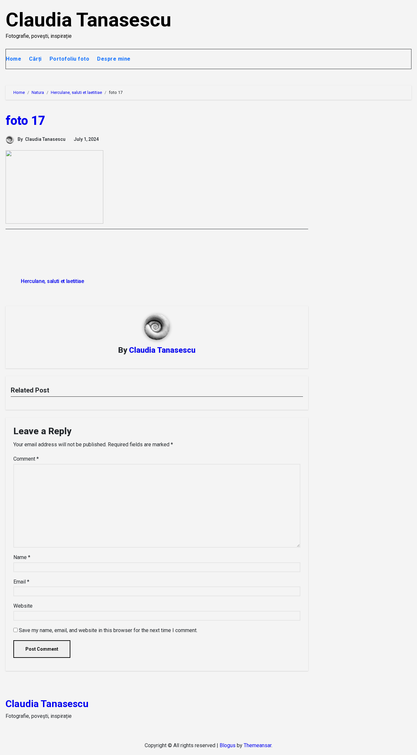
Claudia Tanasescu (88, 19)
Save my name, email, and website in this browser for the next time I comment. (108, 630)
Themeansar (257, 745)
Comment (26, 459)
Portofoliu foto (70, 59)
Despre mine (114, 59)
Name (21, 557)
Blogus (228, 745)
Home (13, 59)
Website (23, 606)
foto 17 (25, 120)
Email (21, 582)
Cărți (35, 59)
